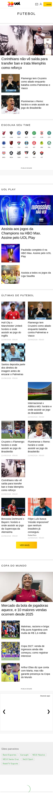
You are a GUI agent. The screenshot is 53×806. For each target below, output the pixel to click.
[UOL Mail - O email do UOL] (36, 4)
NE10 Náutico (38, 755)
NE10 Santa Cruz (11, 759)
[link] (3, 136)
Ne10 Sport (28, 759)
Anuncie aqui (45, 696)
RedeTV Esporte (10, 763)
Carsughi (24, 755)
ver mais (24, 545)
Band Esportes (9, 755)
